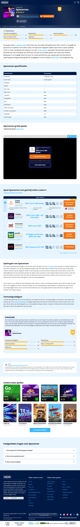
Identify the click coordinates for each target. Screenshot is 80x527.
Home (4, 26)
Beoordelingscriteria (34, 492)
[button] (41, 240)
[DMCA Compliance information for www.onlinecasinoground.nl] (72, 523)
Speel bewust (32, 497)
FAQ (29, 500)
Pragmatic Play (20, 45)
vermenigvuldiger (20, 302)
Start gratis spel (40, 165)
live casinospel (52, 266)
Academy (31, 489)
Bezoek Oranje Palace (53, 7)
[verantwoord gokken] (75, 2)
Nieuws (30, 484)
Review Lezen (18, 205)
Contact (30, 503)
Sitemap (30, 505)
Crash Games (42, 50)
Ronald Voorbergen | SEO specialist (18, 365)
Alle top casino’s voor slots (13, 193)
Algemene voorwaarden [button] (14, 239)
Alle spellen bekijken (40, 430)
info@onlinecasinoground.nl (69, 517)
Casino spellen (13, 26)
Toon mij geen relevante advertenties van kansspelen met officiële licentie (44, 514)
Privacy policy (32, 495)
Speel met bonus (40, 156)
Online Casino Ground (19, 524)
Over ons (31, 487)
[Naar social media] (61, 514)
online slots (55, 58)
